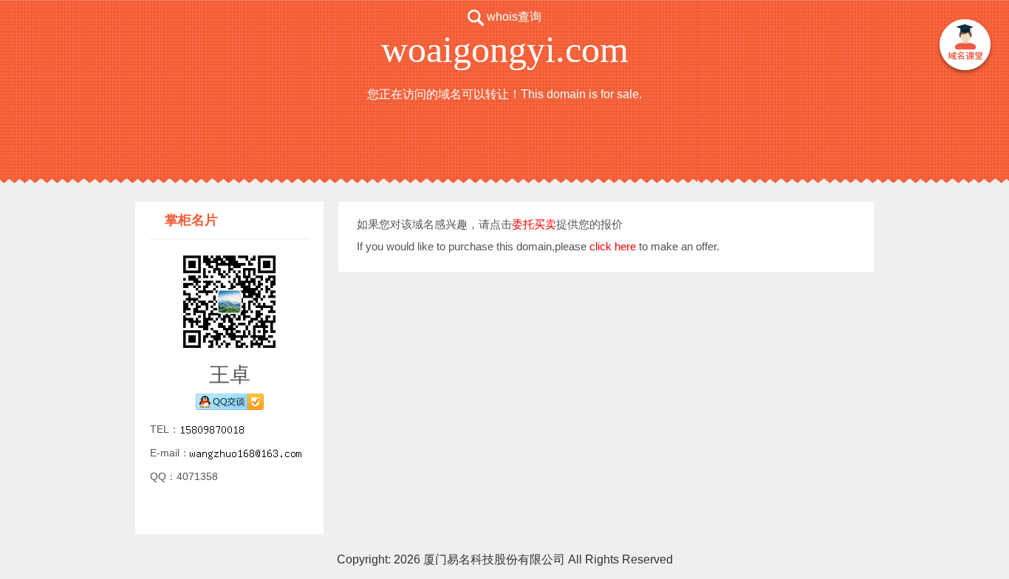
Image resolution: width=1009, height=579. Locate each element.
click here (612, 246)
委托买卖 (534, 224)
